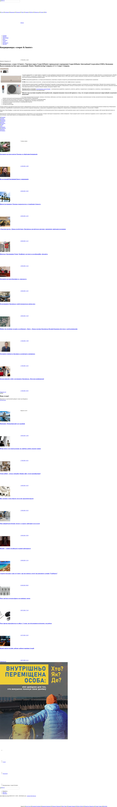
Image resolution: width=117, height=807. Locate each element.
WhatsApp (91, 806)
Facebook (38, 806)
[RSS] (45, 12)
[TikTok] (31, 12)
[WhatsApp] (36, 12)
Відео (4, 39)
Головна (4, 35)
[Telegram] (17, 12)
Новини (4, 36)
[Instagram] (12, 12)
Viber (65, 806)
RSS (106, 806)
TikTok (81, 806)
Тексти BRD (5, 38)
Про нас (4, 792)
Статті (4, 41)
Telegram (58, 806)
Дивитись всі (3, 392)
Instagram (48, 806)
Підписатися (3, 400)
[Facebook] (6, 12)
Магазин (5, 44)
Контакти (5, 793)
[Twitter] (41, 12)
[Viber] (22, 12)
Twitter (100, 806)
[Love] (2, 12)
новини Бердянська (31, 795)
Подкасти (5, 40)
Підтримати (5, 42)
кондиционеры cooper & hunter (43, 89)
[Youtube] (26, 12)
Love (29, 806)
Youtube (73, 806)
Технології (5, 773)
